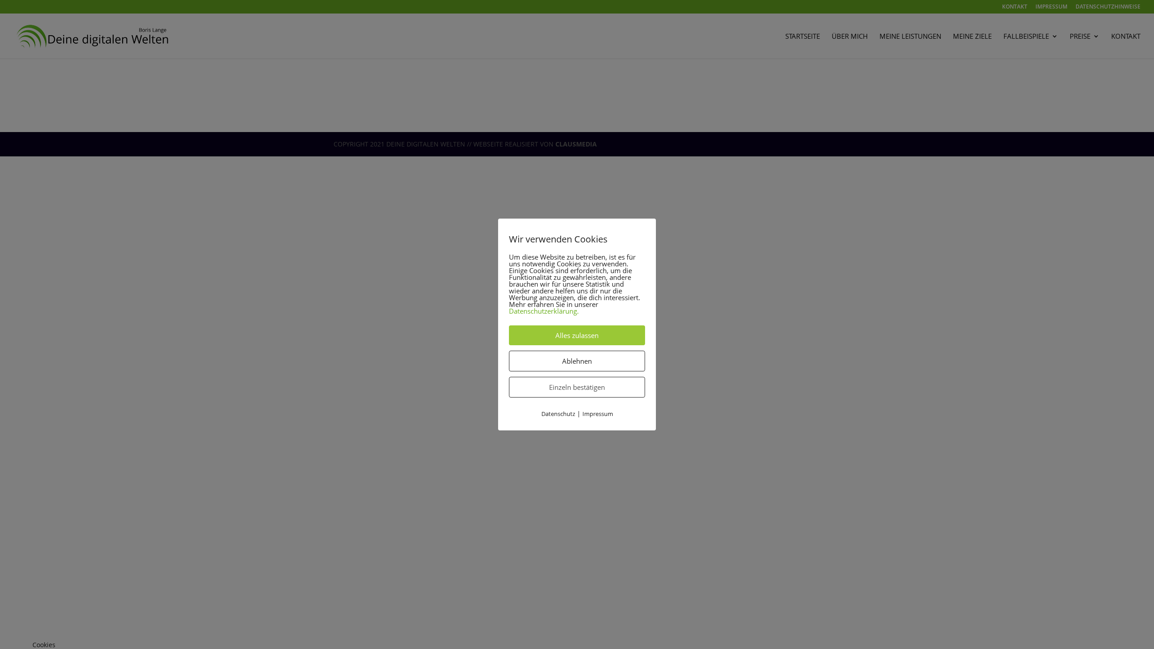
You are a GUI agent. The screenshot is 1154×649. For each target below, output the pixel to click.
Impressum (597, 414)
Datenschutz (558, 414)
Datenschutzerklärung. (544, 310)
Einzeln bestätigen (577, 387)
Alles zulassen (577, 335)
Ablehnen (577, 361)
